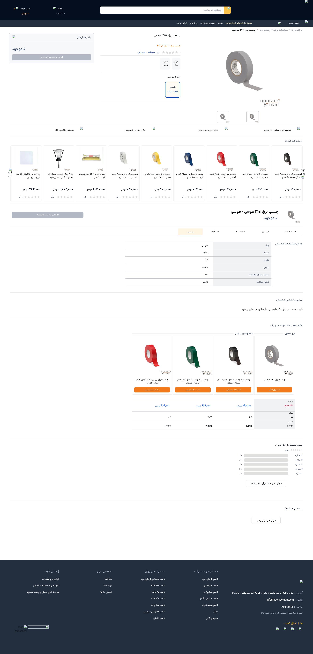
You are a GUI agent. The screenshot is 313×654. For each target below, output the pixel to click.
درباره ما (193, 23)
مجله (220, 23)
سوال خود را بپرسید (266, 520)
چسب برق (175, 45)
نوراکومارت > (296, 30)
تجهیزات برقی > (279, 30)
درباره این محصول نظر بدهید (266, 483)
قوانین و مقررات (208, 23)
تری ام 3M (162, 45)
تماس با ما (182, 23)
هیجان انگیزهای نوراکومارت (239, 23)
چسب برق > (263, 30)
